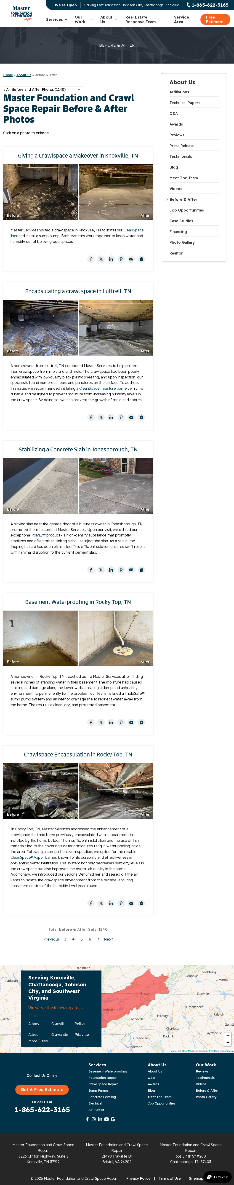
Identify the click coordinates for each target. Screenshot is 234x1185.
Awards (176, 124)
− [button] (227, 1043)
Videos (176, 188)
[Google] (113, 1119)
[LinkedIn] (100, 1119)
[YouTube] (106, 1119)
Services (54, 19)
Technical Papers (185, 102)
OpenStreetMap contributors (217, 1051)
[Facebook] (87, 1119)
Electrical (95, 1103)
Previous (51, 939)
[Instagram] (93, 1119)
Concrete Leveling (102, 1097)
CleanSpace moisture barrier (103, 388)
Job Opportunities (187, 210)
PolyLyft (39, 535)
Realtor (176, 253)
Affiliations (179, 92)
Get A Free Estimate (42, 1089)
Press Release (182, 145)
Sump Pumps (98, 1090)
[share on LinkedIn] (111, 259)
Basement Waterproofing (107, 1071)
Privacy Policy (138, 1178)
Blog (174, 167)
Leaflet (173, 1051)
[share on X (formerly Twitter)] (101, 259)
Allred (33, 1034)
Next (108, 939)
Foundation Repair (102, 1078)
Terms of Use (170, 1178)
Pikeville (82, 1034)
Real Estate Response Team (140, 19)
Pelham (81, 1023)
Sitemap (196, 1178)
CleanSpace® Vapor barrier (33, 857)
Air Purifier (96, 1110)
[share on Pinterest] (121, 259)
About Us (106, 19)
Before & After (183, 199)
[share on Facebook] (91, 259)
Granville (58, 1023)
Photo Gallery (182, 242)
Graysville (59, 1034)
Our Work (80, 19)
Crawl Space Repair (103, 1084)
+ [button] (227, 1036)
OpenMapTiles (190, 1051)
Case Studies (181, 221)
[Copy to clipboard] (141, 259)
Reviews (177, 135)
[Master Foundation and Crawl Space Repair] (21, 13)
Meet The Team (184, 178)
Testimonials (181, 156)
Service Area (181, 19)
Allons (33, 1023)
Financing (178, 231)
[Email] (131, 259)
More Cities (38, 1041)
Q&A (174, 113)
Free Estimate (214, 19)
